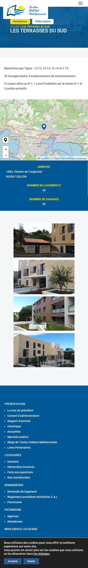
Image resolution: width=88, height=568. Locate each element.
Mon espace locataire (21, 529)
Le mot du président (20, 410)
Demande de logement (22, 491)
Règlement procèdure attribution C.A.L (32, 496)
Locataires (13, 455)
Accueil (14, 26)
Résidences (15, 521)
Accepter (13, 561)
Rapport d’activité (18, 421)
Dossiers (13, 461)
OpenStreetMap (64, 158)
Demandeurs (14, 485)
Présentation (15, 404)
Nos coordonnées (18, 477)
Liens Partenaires (18, 447)
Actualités (14, 431)
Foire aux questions (20, 472)
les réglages (42, 553)
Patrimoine (14, 502)
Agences (13, 516)
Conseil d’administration (23, 415)
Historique (14, 426)
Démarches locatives (21, 467)
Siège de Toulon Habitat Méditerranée (32, 442)
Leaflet (45, 158)
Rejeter (31, 561)
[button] (5, 140)
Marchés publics (18, 437)
